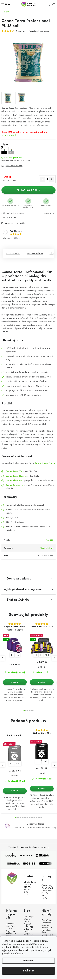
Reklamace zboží (11, 934)
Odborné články (28, 930)
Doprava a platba (35, 253)
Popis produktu (13, 253)
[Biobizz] (31, 863)
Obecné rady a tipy (28, 925)
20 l (11, 763)
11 (34, 817)
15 (41, 817)
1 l (12, 655)
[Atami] (47, 863)
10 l (47, 655)
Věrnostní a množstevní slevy (47, 930)
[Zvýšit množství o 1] (51, 179)
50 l (18, 763)
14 (39, 817)
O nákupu (10, 931)
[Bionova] (42, 855)
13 (38, 817)
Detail (15, 682)
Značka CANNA (18, 600)
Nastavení (28, 960)
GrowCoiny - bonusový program (47, 922)
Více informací (9, 135)
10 (32, 817)
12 (36, 817)
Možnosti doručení (14, 165)
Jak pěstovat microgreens (24, 589)
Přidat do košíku (28, 190)
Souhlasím (28, 970)
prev (2, 658)
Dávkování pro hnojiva (29, 935)
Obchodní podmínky (10, 924)
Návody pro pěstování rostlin (29, 919)
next (54, 658)
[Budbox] (15, 863)
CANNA (13, 217)
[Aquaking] (10, 855)
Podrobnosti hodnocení (39, 31)
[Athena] (26, 855)
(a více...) (43, 847)
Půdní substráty (46, 547)
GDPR (9, 928)
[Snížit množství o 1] (42, 179)
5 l (41, 655)
